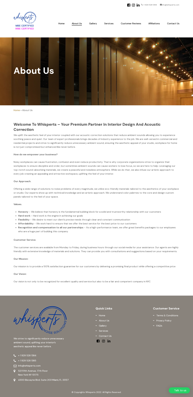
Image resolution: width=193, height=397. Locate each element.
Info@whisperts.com (29, 365)
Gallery (102, 325)
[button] (179, 390)
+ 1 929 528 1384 (27, 355)
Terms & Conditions (167, 315)
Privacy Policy (163, 320)
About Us (103, 320)
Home (17, 110)
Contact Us (105, 336)
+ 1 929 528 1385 (27, 360)
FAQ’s (159, 325)
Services (103, 330)
